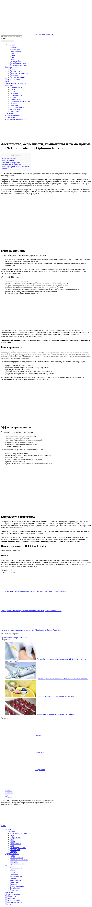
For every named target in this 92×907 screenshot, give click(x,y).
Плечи (12, 55)
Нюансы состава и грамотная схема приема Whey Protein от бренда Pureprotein (31, 630)
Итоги (4, 169)
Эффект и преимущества (11, 163)
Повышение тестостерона (20, 101)
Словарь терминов (12, 115)
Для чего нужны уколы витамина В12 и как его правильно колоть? (62, 679)
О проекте (9, 797)
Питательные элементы (19, 73)
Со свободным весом (18, 63)
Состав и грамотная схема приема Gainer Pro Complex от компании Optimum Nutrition (33, 591)
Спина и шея (15, 49)
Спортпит (9, 85)
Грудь (12, 53)
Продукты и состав (17, 77)
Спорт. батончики (17, 107)
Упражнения (10, 45)
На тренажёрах (15, 61)
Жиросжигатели (16, 95)
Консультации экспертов (44, 34)
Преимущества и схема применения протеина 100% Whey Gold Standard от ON (31, 611)
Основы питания (16, 71)
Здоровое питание (12, 67)
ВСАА (12, 89)
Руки (12, 57)
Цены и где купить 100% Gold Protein (16, 167)
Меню (3, 826)
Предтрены (14, 105)
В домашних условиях (18, 65)
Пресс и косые (15, 51)
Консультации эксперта (14, 902)
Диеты (12, 69)
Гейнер (12, 91)
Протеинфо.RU (7, 638)
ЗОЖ (7, 81)
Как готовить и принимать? (12, 165)
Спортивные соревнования (15, 119)
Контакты (9, 793)
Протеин (13, 103)
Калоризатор (10, 117)
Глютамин (14, 93)
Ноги (12, 59)
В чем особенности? (9, 158)
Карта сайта (9, 795)
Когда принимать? (8, 161)
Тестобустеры (15, 109)
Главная (8, 830)
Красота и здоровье (12, 79)
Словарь (38, 735)
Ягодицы (13, 47)
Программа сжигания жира (15, 83)
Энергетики (14, 111)
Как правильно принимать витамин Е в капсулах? (56, 714)
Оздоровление (15, 99)
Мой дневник (10, 896)
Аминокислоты (16, 87)
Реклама (8, 791)
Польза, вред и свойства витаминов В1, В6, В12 (55, 696)
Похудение (14, 75)
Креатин (13, 97)
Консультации (40, 770)
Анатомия (9, 113)
